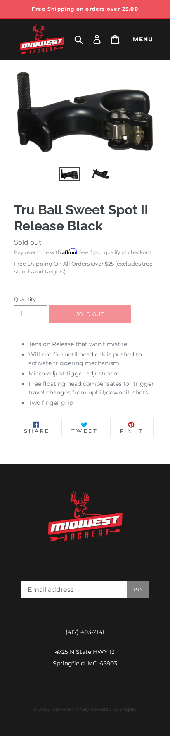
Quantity (25, 299)
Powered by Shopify (113, 709)
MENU (143, 39)
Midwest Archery (70, 709)
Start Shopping (85, 265)
